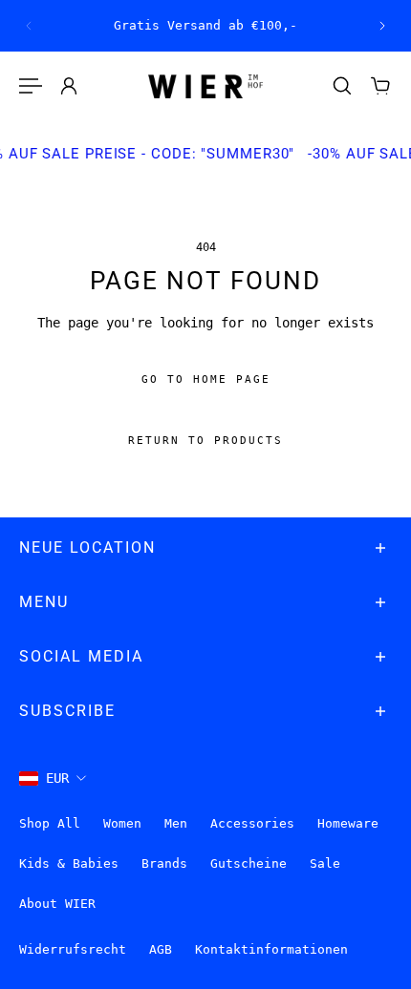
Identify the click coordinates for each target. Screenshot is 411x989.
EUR (57, 778)
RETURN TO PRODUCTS (205, 441)
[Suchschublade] (342, 86)
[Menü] (30, 86)
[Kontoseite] (69, 86)
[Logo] (205, 86)
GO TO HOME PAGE (205, 380)
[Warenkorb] (380, 86)
